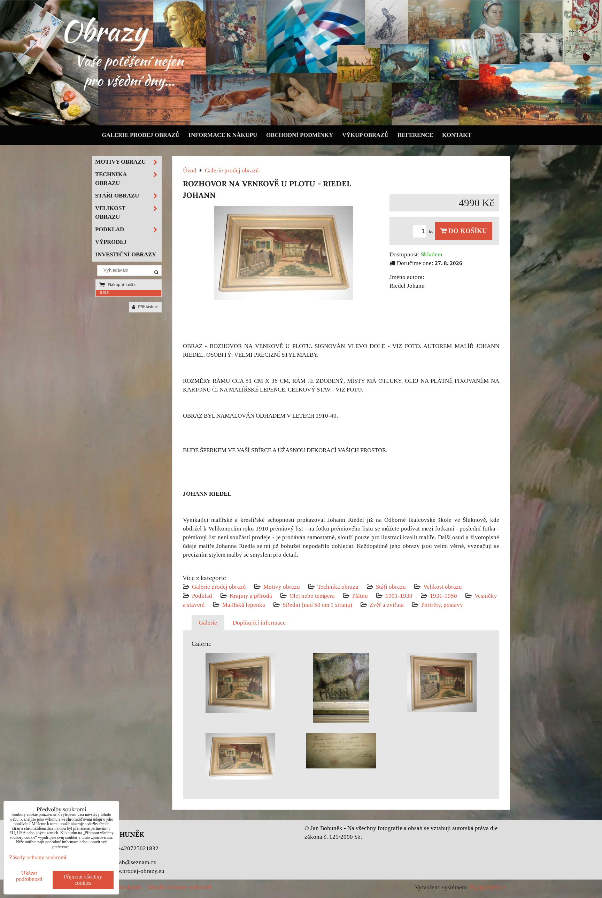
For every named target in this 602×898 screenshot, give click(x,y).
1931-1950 (443, 596)
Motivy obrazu (281, 586)
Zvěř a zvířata (387, 605)
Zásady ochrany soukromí (179, 887)
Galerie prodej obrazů (140, 135)
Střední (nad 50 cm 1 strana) (317, 605)
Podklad (202, 596)
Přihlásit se (148, 306)
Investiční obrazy (125, 254)
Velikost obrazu (442, 586)
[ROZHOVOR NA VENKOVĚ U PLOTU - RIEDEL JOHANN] (283, 254)
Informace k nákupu (222, 135)
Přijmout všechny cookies (83, 880)
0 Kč (104, 293)
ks (431, 231)
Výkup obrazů (365, 135)
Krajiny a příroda (251, 596)
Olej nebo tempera (312, 596)
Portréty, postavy (442, 605)
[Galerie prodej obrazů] (301, 124)
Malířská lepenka (243, 605)
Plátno (360, 596)
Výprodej (111, 242)
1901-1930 (398, 596)
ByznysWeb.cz (488, 887)
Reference (415, 135)
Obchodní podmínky (299, 135)
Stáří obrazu (391, 586)
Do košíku (467, 230)
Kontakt (456, 135)
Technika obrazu (337, 586)
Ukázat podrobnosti (29, 876)
